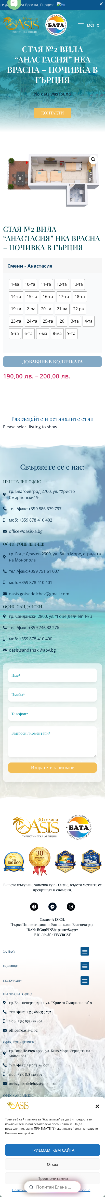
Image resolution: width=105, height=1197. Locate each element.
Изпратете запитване (52, 767)
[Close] (101, 4)
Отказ (52, 1164)
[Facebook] (34, 907)
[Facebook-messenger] (52, 907)
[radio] (15, 284)
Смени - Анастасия (29, 265)
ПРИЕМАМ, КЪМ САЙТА (52, 1150)
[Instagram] (71, 907)
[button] (97, 1106)
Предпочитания (52, 1178)
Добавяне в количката (52, 361)
